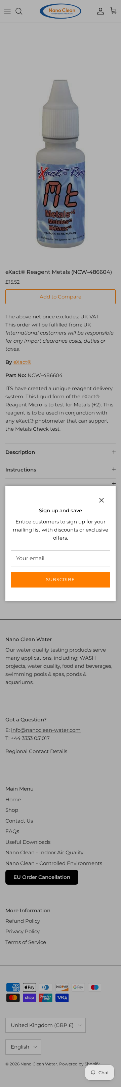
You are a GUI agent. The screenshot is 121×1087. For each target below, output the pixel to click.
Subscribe (60, 579)
